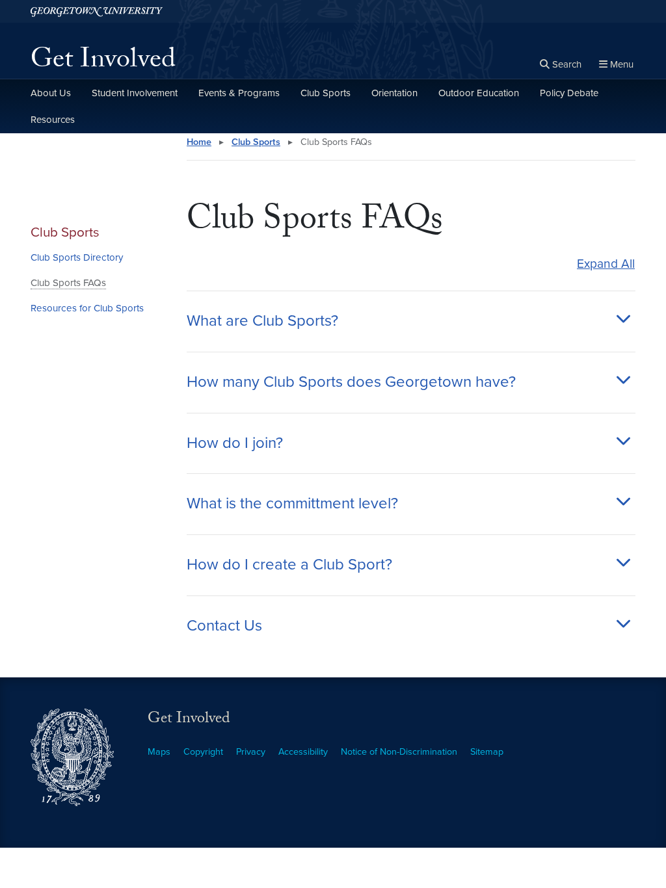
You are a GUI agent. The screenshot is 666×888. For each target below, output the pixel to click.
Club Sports (325, 93)
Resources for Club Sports (87, 308)
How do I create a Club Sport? (289, 565)
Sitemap (486, 751)
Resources (53, 119)
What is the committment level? (292, 504)
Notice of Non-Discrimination (399, 751)
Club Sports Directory (77, 257)
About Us (51, 93)
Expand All (606, 263)
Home (199, 142)
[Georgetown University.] (97, 11)
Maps (159, 751)
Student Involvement (135, 93)
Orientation (394, 93)
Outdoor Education (478, 93)
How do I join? (235, 443)
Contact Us (224, 626)
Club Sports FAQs (68, 283)
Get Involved (103, 62)
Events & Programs (239, 93)
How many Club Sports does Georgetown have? (351, 382)
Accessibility (303, 751)
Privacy (250, 751)
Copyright (203, 751)
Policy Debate (569, 93)
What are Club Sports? (262, 321)
